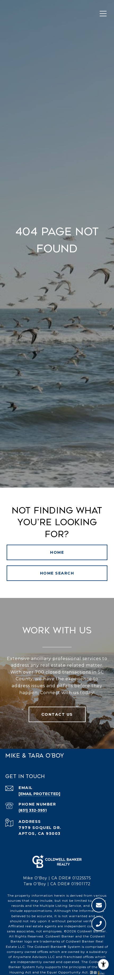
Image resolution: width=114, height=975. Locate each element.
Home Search (57, 573)
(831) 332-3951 (33, 810)
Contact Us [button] (57, 714)
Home (57, 552)
